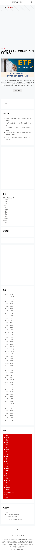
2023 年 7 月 (9, 358)
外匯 (7, 466)
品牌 (7, 461)
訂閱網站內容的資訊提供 (12, 514)
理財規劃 (8, 487)
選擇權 (6, 209)
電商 (7, 463)
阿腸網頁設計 (20, 549)
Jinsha (19, 547)
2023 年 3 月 (9, 368)
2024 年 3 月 (9, 339)
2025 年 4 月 (9, 308)
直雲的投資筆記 (17, 2)
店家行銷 (8, 490)
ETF (3, 55)
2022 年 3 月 (9, 396)
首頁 (4, 7)
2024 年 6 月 (9, 332)
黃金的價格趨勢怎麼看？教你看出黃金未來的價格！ (18, 124)
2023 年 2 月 (9, 370)
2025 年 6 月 (9, 303)
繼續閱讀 (17, 90)
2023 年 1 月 (9, 372)
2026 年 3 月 (9, 294)
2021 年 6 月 (9, 418)
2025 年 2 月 (9, 313)
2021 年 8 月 (9, 413)
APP (7, 473)
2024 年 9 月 (9, 325)
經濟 (6, 213)
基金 (7, 482)
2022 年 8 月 (9, 384)
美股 (6, 205)
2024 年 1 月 (9, 344)
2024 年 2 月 (9, 342)
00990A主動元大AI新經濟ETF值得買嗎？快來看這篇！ (18, 129)
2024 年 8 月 (9, 327)
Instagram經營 (10, 492)
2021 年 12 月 (10, 403)
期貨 (6, 211)
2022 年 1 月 (9, 401)
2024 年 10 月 (10, 322)
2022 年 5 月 (9, 391)
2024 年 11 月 (10, 320)
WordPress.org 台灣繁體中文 (14, 519)
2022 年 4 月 (9, 394)
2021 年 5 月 (9, 420)
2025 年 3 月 (9, 311)
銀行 (6, 207)
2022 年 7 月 (9, 387)
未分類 (6, 218)
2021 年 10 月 (10, 408)
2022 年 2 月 (9, 399)
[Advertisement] (17, 28)
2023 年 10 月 (10, 351)
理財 (6, 222)
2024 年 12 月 (10, 318)
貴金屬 (6, 199)
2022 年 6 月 (9, 389)
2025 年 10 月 (10, 299)
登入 (7, 512)
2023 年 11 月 (10, 349)
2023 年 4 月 (9, 365)
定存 (7, 471)
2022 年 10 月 (10, 380)
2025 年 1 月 (9, 315)
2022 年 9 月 (9, 382)
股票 (7, 485)
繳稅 (6, 201)
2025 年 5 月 (9, 306)
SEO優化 (8, 480)
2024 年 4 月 (9, 337)
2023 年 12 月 (10, 346)
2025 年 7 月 (9, 301)
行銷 (6, 220)
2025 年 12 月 (10, 296)
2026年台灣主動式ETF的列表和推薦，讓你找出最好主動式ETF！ (18, 134)
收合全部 (11, 198)
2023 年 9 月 (9, 353)
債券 (6, 214)
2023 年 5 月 (9, 363)
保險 (6, 203)
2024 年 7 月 (9, 330)
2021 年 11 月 (10, 406)
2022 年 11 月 (10, 377)
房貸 (6, 216)
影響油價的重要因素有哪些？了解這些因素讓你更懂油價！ (18, 119)
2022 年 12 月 (10, 375)
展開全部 (5, 198)
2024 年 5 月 (9, 334)
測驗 (7, 478)
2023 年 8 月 (9, 356)
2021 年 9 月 (9, 410)
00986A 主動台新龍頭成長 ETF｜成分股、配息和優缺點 (18, 138)
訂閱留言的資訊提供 (11, 516)
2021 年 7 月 (9, 415)
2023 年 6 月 (9, 361)
